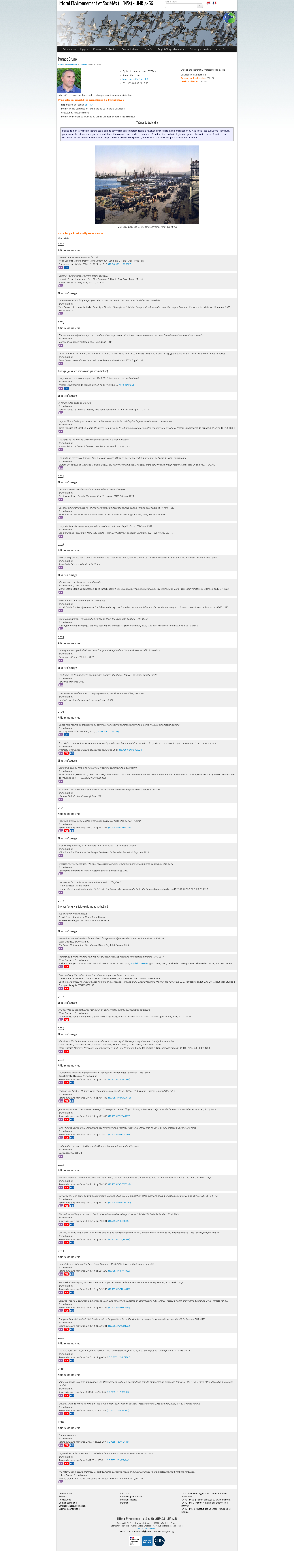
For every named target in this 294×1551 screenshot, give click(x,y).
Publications (111, 49)
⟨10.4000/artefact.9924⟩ (130, 749)
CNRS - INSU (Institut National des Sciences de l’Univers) (204, 1504)
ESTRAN (89, 104)
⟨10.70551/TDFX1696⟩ (119, 1307)
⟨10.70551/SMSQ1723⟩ (119, 1325)
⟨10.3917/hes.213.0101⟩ (107, 731)
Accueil (61, 64)
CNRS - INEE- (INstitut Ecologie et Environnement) (206, 1499)
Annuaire (83, 64)
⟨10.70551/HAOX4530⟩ (118, 1410)
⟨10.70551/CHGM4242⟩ (118, 1460)
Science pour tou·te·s (200, 49)
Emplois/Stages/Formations (172, 49)
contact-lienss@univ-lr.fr (147, 1528)
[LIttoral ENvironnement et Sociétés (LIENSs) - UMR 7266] (209, 2)
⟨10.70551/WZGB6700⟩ (119, 1202)
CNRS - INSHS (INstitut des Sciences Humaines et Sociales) (205, 1510)
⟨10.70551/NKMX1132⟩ (119, 827)
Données (148, 49)
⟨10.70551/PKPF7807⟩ (119, 1357)
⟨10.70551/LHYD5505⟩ (118, 1392)
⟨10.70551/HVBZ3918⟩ (119, 1079)
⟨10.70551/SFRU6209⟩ (119, 1134)
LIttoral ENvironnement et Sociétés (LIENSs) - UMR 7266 (105, 3)
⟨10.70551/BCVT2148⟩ (118, 1441)
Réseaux (96, 49)
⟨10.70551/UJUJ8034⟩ (118, 1220)
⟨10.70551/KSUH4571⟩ (119, 1289)
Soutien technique (131, 49)
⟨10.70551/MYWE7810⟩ (119, 1097)
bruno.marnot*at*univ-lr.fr (136, 79)
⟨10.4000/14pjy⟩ (126, 384)
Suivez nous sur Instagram (159, 1531)
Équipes (84, 49)
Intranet (124, 1502)
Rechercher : (171, 1)
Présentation (69, 49)
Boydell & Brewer (139, 963)
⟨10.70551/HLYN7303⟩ (119, 1270)
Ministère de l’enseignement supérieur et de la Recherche (204, 1495)
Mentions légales (128, 1499)
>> (200, 5)
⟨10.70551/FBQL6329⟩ (119, 1239)
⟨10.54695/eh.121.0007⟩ (119, 264)
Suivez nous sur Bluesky (131, 1531)
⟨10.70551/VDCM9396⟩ (119, 1184)
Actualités (220, 49)
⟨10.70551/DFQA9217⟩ (119, 1116)
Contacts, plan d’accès (131, 1496)
